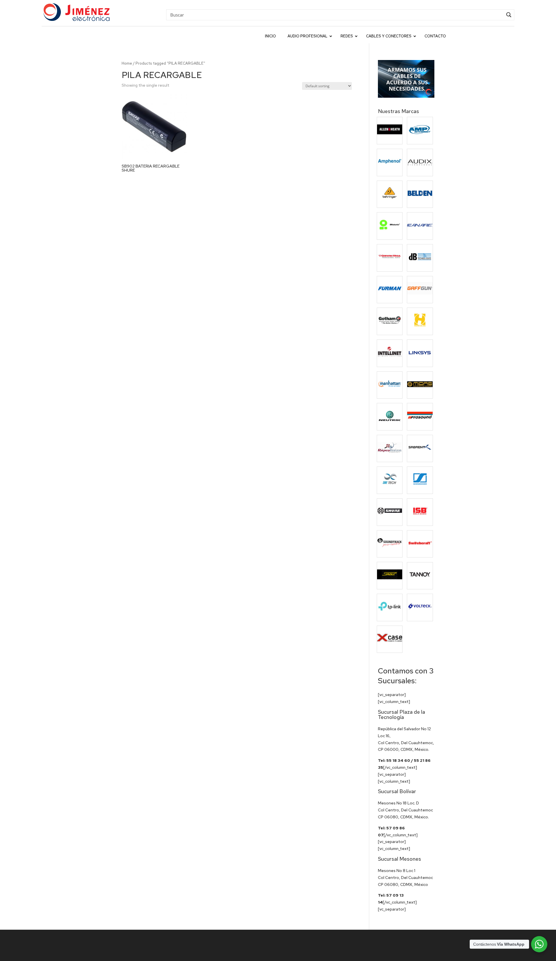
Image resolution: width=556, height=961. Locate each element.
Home (127, 63)
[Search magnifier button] (508, 14)
